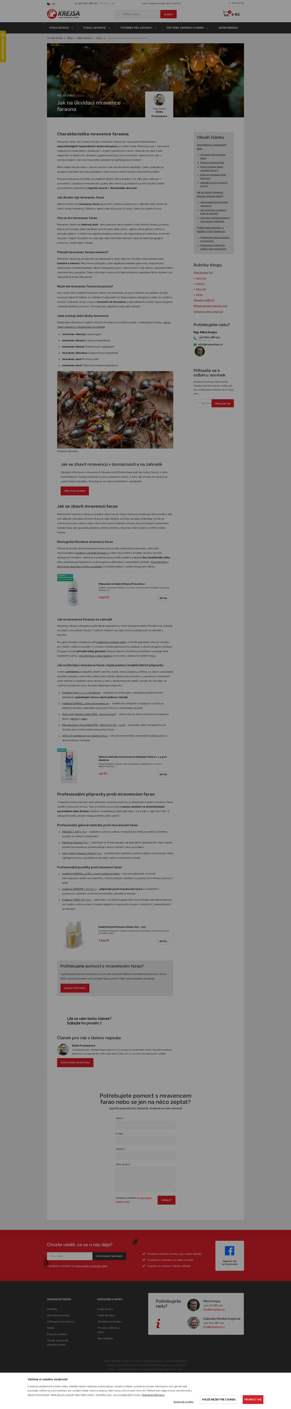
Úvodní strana (55, 38)
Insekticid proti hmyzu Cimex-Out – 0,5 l (122, 927)
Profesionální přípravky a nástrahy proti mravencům (211, 229)
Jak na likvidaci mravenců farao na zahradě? (213, 212)
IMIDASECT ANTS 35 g (74, 831)
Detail (163, 598)
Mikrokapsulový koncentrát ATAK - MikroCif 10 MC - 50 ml (93, 725)
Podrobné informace (153, 1395)
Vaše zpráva (123, 1164)
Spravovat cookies (183, 1401)
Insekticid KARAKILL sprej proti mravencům (85, 703)
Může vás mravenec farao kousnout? (213, 176)
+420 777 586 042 (213, 1305)
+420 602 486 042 (88, 3)
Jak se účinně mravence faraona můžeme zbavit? (210, 194)
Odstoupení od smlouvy (60, 1321)
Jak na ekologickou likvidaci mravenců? (214, 204)
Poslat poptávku (75, 988)
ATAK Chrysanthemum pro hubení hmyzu (84, 735)
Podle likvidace (94, 27)
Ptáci (200, 284)
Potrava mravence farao (212, 162)
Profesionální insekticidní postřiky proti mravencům (213, 247)
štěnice (74, 718)
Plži (199, 294)
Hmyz (99, 38)
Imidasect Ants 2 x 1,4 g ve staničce (81, 692)
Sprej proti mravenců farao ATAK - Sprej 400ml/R (89, 714)
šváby (84, 718)
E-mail (120, 1133)
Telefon (121, 1149)
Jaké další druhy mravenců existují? (214, 184)
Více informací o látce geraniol (95, 655)
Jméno (119, 1118)
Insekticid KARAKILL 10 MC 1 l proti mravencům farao (91, 873)
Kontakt (176, 4)
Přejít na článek (74, 491)
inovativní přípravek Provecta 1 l (92, 553)
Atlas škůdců (84, 38)
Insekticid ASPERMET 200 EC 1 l (79, 889)
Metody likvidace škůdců (210, 306)
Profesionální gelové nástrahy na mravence (215, 239)
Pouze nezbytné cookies (219, 1399)
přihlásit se (238, 3)
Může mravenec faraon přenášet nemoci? (211, 169)
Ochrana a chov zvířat (208, 311)
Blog (169, 4)
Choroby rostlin (203, 300)
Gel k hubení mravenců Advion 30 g (81, 853)
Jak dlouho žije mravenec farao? (213, 156)
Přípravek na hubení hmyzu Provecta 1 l (122, 584)
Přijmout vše (253, 1399)
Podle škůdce (59, 27)
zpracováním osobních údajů (91, 1266)
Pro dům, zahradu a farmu (186, 27)
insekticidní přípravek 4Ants (111, 642)
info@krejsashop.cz (210, 344)
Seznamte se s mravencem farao (211, 146)
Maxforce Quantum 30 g (75, 842)
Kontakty (52, 1309)
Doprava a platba (157, 4)
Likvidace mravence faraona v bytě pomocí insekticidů (215, 220)
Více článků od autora (75, 1062)
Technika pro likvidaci (136, 27)
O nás (144, 4)
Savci (201, 289)
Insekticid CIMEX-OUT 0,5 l (76, 899)
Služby (51, 1327)
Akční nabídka (228, 27)
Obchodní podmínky (58, 1315)
